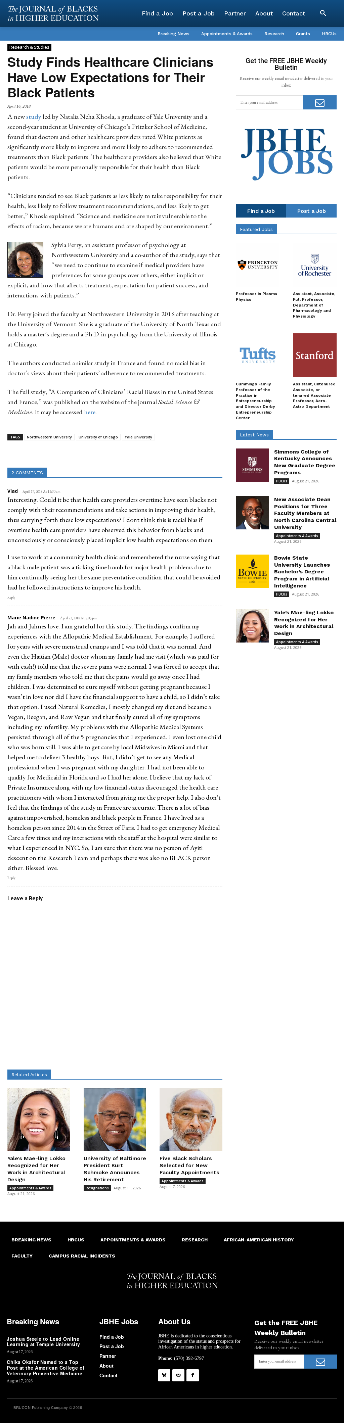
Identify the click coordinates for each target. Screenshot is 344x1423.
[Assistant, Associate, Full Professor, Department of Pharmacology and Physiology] (315, 265)
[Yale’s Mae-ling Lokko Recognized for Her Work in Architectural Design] (38, 1119)
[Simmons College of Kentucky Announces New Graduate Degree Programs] (252, 465)
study (33, 116)
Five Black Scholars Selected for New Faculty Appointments (189, 1165)
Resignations (97, 1188)
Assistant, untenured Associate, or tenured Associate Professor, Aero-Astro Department (314, 395)
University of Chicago (98, 436)
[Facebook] (192, 1375)
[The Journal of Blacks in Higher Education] (53, 13)
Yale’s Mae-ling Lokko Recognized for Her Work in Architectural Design (36, 1168)
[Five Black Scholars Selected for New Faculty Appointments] (191, 1119)
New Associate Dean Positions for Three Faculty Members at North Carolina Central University (305, 513)
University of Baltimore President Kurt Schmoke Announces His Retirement (115, 1168)
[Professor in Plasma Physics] (258, 265)
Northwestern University (49, 436)
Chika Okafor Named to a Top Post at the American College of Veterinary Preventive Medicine (46, 1368)
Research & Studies (29, 47)
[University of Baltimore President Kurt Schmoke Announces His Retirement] (115, 1119)
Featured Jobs (256, 229)
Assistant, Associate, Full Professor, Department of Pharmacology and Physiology (314, 305)
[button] (323, 13)
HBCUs (281, 481)
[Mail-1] (178, 1375)
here (89, 412)
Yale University (138, 436)
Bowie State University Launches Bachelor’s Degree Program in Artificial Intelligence (302, 572)
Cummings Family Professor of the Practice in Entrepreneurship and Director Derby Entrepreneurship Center (255, 401)
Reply (11, 597)
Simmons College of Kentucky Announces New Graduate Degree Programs (304, 462)
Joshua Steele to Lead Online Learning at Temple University (43, 1341)
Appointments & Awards (30, 1188)
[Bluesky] (164, 1375)
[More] (179, 451)
